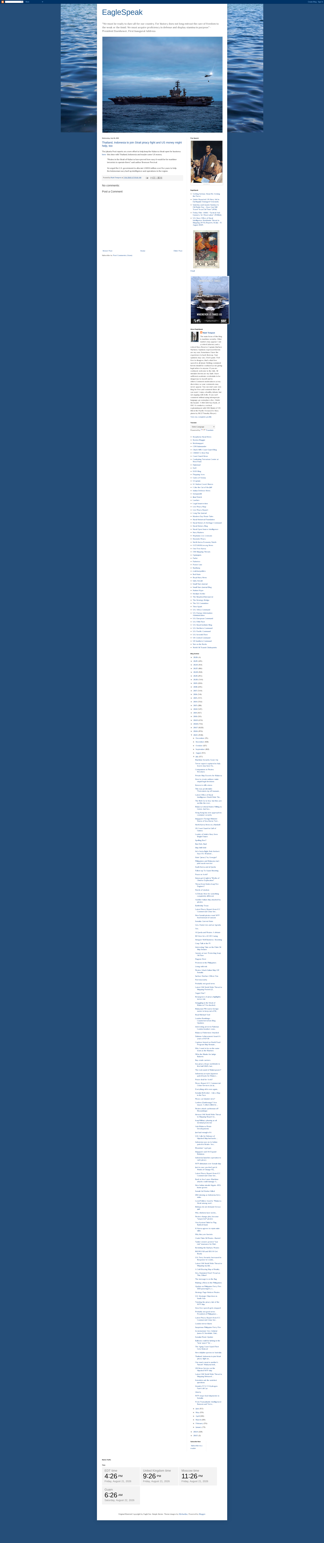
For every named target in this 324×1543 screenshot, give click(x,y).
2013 (195, 705)
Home (142, 251)
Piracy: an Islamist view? (205, 1099)
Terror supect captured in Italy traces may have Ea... (207, 764)
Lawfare (196, 500)
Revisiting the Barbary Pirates (207, 1248)
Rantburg (196, 568)
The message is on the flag (206, 1279)
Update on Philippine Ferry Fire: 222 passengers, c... (208, 1287)
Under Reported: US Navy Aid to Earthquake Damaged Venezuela (206, 200)
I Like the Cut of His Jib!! (202, 487)
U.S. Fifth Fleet (199, 622)
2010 (195, 716)
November (200, 742)
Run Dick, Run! (201, 844)
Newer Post (107, 251)
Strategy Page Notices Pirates (207, 1292)
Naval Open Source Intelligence (205, 529)
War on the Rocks (200, 644)
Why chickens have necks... (206, 1213)
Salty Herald (198, 581)
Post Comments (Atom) (122, 255)
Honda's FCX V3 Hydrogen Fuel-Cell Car (206, 1387)
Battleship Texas (202, 905)
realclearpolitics (199, 571)
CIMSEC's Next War (201, 453)
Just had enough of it (203, 1132)
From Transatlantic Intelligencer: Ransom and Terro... (208, 1403)
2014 (195, 702)
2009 (195, 720)
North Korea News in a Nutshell (207, 825)
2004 (195, 1432)
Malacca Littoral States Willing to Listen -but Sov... (208, 808)
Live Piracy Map (199, 507)
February (200, 1423)
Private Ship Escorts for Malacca (208, 775)
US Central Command (201, 638)
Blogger (202, 1514)
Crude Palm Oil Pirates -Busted (207, 1238)
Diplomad (196, 465)
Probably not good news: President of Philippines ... (206, 1313)
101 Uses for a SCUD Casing (206, 936)
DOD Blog (197, 471)
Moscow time (190, 1470)
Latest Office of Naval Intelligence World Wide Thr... (208, 796)
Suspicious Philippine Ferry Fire (208, 1327)
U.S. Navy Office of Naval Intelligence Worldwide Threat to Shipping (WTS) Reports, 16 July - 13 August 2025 (207, 221)
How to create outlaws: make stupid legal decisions (207, 780)
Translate (210, 430)
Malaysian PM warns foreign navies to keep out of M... (206, 1010)
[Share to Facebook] (158, 178)
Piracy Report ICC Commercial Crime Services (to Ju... (207, 1084)
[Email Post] (147, 178)
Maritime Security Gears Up (206, 760)
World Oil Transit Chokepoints (205, 647)
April (198, 1416)
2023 (195, 668)
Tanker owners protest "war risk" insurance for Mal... (206, 1243)
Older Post (178, 251)
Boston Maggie (199, 440)
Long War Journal (200, 513)
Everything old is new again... (206, 1089)
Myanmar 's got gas (203, 1148)
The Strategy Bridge (201, 600)
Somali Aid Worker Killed (205, 1191)
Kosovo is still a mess (203, 785)
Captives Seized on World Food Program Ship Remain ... (207, 1043)
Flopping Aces (199, 474)
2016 (195, 694)
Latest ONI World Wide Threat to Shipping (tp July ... (208, 1264)
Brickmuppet (198, 443)
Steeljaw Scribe (199, 594)
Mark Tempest (209, 333)
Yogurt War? (200, 993)
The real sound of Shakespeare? (208, 1070)
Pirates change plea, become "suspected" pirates (207, 1217)
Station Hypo (198, 590)
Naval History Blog (200, 526)
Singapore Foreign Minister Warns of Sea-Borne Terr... (207, 820)
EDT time (111, 1470)
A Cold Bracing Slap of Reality (207, 1269)
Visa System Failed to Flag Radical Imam (205, 1223)
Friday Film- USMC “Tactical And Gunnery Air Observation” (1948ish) (207, 214)
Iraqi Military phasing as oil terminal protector (206, 1121)
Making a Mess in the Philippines (208, 1283)
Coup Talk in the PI (202, 943)
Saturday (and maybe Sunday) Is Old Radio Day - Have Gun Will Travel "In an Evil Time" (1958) (206, 207)
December (200, 738)
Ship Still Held (200, 848)
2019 (195, 683)
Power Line (197, 565)
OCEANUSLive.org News (203, 545)
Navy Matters (198, 532)
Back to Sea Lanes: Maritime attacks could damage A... (206, 1180)
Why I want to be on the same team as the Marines (207, 1049)
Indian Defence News (201, 490)
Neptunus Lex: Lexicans (202, 536)
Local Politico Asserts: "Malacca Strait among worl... (208, 1202)
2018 (195, 687)
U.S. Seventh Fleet (200, 634)
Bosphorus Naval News (202, 437)
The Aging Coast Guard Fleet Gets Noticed (207, 1347)
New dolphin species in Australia (208, 1352)
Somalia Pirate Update (204, 1337)
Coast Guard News (200, 456)
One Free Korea (199, 548)
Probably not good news (205, 983)
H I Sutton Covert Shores (203, 484)
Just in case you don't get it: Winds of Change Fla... (206, 1168)
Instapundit (197, 494)
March (198, 1420)
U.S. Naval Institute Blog (202, 625)
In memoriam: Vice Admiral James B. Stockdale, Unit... (206, 1332)
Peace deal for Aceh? (204, 1079)
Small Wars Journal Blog (202, 587)
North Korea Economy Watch (204, 542)
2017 (195, 691)
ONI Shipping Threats (201, 552)
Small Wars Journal (200, 584)
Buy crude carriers (202, 1060)
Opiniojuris (197, 555)
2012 (195, 709)
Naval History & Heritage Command (207, 523)
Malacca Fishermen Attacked (207, 1033)
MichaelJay (183, 1514)
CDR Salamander (199, 446)
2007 (195, 727)
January (199, 1427)
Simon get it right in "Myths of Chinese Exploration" (207, 879)
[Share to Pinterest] (161, 178)
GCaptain (196, 481)
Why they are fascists (204, 1234)
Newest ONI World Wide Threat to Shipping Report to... (208, 1115)
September (200, 749)
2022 (195, 672)
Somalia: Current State (204, 921)
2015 (195, 698)
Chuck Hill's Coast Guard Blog (205, 450)
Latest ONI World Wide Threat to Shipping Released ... (208, 1375)
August (199, 753)
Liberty (198, 1392)
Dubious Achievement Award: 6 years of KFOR (207, 1037)
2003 (195, 1435)
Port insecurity (201, 980)
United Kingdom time (157, 1470)
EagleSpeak (122, 12)
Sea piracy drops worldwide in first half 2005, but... (207, 1065)
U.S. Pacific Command (202, 631)
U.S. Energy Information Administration (202, 614)
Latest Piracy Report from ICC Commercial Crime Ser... (207, 910)
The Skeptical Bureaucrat (203, 597)
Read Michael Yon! (202, 1015)
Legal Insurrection (200, 503)
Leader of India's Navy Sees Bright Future (206, 835)
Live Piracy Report (200, 510)
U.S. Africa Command (201, 610)
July (197, 756)
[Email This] (151, 178)
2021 (195, 676)
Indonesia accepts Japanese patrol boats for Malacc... (206, 1074)
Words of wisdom (202, 890)
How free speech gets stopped (208, 1308)
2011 (195, 713)
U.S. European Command (203, 618)
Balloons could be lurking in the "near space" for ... (207, 1342)
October (199, 745)
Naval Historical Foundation (204, 519)
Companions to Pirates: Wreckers (204, 770)
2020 (195, 679)
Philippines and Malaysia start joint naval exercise (207, 862)
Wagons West (200, 959)
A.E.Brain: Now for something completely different (207, 895)
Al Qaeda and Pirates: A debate (207, 932)
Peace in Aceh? (201, 874)
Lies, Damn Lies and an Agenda (208, 925)
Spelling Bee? (200, 840)
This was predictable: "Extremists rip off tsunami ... (207, 790)
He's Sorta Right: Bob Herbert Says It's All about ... (207, 852)
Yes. (197, 928)
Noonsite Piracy (199, 539)
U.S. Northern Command (202, 628)
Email (192, 271)
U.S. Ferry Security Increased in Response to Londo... (208, 1258)
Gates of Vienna (199, 478)
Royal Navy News (200, 577)
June (198, 1408)
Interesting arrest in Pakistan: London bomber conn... (207, 1028)
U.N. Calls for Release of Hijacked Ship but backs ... (206, 1137)
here (104, 154)
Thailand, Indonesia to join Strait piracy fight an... (208, 1357)
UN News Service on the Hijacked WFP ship (205, 1369)
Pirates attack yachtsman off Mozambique (206, 1109)
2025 (195, 661)
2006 (195, 731)
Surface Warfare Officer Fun (206, 976)
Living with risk (201, 966)
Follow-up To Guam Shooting (206, 871)
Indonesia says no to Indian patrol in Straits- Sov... (206, 1143)
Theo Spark (197, 606)
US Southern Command (202, 641)
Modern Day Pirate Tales (203, 516)
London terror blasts (203, 1323)
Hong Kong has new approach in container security (208, 814)
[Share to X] (156, 178)
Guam (109, 1489)
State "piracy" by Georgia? (206, 857)
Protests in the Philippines (205, 963)
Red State (197, 574)
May (198, 1412)
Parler (195, 558)
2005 (195, 735)
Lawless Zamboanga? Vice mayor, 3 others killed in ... (206, 1103)
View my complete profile (201, 417)
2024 (195, 665)
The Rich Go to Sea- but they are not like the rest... (208, 802)
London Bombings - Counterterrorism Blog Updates (205, 1020)
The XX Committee (200, 603)
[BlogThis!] (154, 178)
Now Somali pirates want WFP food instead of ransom (207, 916)
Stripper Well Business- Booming (208, 940)
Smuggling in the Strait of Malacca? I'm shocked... (205, 1004)
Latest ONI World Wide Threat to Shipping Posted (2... (208, 988)
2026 (195, 657)
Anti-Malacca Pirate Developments (203, 1127)
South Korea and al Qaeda (205, 867)
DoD (195, 468)
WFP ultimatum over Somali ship (208, 1163)
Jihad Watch (197, 497)
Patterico (196, 561)
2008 (195, 724)
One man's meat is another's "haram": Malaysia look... (206, 1363)
